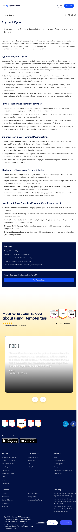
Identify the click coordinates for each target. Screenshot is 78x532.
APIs (3, 480)
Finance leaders (33, 457)
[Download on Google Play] (10, 440)
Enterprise (31, 467)
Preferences (40, 523)
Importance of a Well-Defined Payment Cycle (19, 258)
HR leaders (31, 460)
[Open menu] (4, 5)
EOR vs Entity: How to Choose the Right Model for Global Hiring (65, 495)
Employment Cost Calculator (63, 470)
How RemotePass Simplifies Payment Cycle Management (23, 265)
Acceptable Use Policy (35, 500)
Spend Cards (6, 470)
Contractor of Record (8, 460)
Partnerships (58, 473)
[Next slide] (43, 399)
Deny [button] (52, 523)
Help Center (5, 506)
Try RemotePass (39, 280)
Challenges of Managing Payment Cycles (17, 261)
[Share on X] (66, 15)
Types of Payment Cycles (12, 251)
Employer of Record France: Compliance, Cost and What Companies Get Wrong (63, 509)
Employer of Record (8, 464)
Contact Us (5, 503)
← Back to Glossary (8, 15)
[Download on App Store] (28, 440)
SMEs (29, 464)
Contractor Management (9, 457)
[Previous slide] (35, 399)
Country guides (58, 464)
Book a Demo (69, 5)
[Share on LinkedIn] (69, 15)
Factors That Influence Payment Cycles (17, 254)
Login (60, 5)
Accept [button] (66, 523)
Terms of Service (33, 493)
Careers (4, 493)
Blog (55, 457)
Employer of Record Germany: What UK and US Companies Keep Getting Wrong (65, 501)
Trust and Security (7, 500)
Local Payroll (6, 467)
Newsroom (5, 497)
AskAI (3, 477)
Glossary (56, 467)
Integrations (5, 483)
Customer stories (59, 460)
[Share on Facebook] (72, 15)
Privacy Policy (32, 497)
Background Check (8, 473)
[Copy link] (75, 15)
